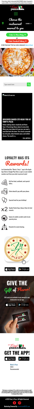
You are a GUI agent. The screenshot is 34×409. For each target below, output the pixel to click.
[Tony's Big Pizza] (17, 7)
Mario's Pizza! (29, 45)
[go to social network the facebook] (14, 402)
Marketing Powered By (17, 406)
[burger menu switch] (15, 14)
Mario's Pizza (14, 365)
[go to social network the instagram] (19, 402)
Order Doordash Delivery (16, 41)
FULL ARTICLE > (27, 138)
